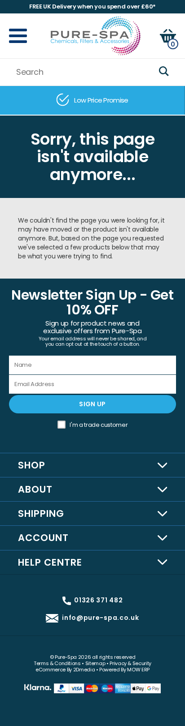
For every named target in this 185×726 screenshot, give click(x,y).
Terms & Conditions (57, 663)
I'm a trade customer (99, 425)
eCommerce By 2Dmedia (65, 669)
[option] (92, 100)
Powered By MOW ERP (124, 669)
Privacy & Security (130, 663)
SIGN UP (92, 404)
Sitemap (95, 663)
